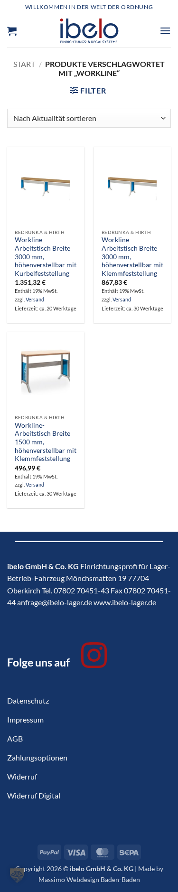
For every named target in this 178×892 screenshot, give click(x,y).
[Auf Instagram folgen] (94, 657)
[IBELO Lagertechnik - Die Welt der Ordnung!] (89, 30)
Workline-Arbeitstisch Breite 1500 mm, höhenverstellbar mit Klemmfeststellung (45, 442)
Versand (35, 299)
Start (24, 63)
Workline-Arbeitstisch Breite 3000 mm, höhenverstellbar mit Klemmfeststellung (132, 256)
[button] (12, 30)
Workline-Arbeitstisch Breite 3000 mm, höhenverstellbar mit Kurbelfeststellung (45, 256)
